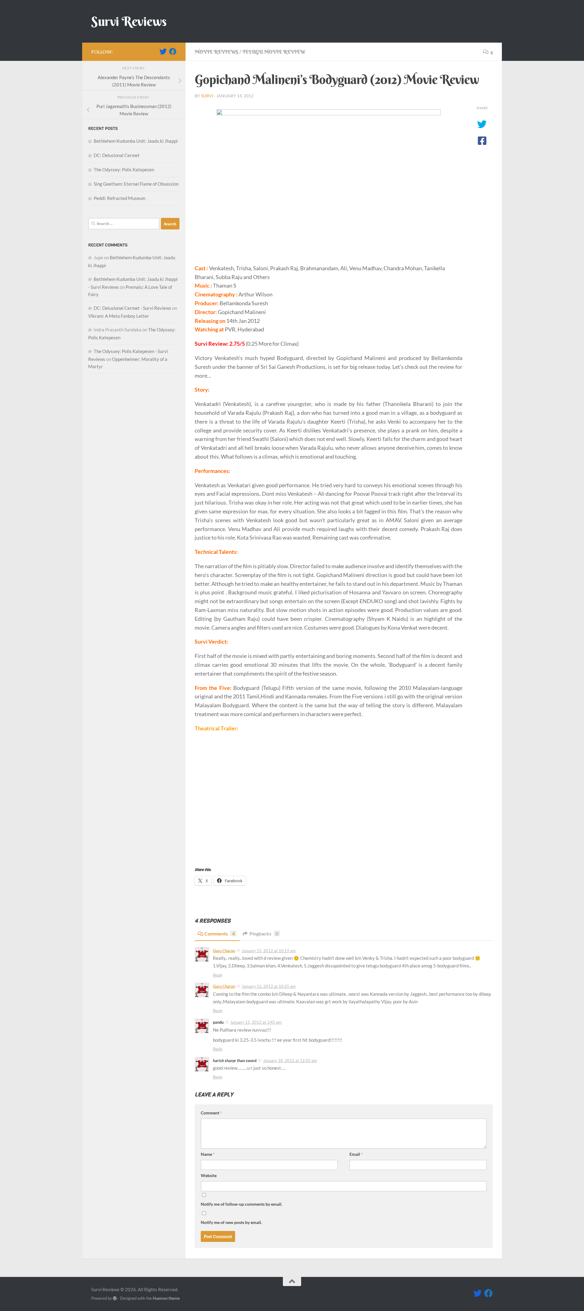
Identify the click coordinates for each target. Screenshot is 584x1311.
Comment (211, 1112)
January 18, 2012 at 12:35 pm (290, 1060)
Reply (218, 975)
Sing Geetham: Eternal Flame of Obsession (136, 184)
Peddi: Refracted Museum (119, 198)
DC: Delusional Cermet (117, 155)
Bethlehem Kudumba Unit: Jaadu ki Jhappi (136, 141)
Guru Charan (224, 950)
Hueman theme (166, 1298)
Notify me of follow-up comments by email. (241, 1204)
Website (209, 1175)
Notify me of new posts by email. (231, 1222)
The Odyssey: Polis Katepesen (124, 169)
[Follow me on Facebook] (172, 51)
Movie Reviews (216, 52)
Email (356, 1154)
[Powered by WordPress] (115, 1298)
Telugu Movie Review (273, 52)
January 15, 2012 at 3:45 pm (256, 1022)
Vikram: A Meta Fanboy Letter (118, 316)
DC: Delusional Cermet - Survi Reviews (132, 308)
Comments (219, 933)
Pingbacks (263, 933)
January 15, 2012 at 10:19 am (269, 950)
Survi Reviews (129, 21)
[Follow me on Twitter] (163, 51)
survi (207, 95)
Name (208, 1154)
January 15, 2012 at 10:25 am (269, 986)
